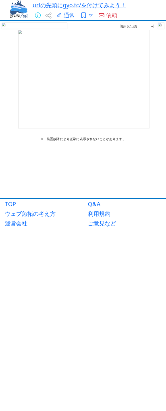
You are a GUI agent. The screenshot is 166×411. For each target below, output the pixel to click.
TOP (10, 204)
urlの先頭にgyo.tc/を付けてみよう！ (79, 5)
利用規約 (99, 213)
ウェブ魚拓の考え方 (30, 213)
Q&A (94, 204)
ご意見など (102, 223)
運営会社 (16, 223)
